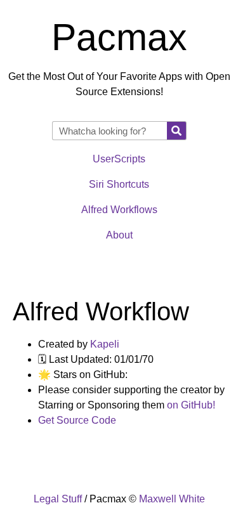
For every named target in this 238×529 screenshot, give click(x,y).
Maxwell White (172, 498)
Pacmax (119, 37)
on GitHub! (191, 405)
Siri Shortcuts (119, 184)
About (119, 235)
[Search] (176, 131)
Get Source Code (77, 420)
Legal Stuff (58, 498)
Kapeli (104, 344)
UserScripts (119, 158)
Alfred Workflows (119, 209)
